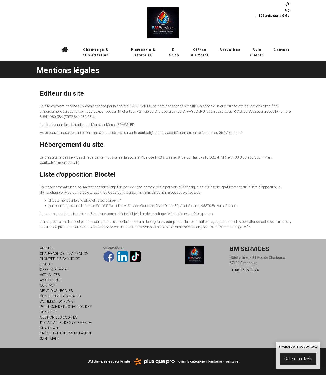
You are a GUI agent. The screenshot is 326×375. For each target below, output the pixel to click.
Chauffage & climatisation (96, 52)
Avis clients (257, 52)
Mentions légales (56, 291)
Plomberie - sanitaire (222, 361)
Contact (281, 50)
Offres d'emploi (199, 52)
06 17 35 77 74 (246, 270)
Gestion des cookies (58, 317)
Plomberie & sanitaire (143, 52)
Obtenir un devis (298, 358)
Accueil (64, 49)
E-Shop (174, 52)
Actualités (230, 50)
